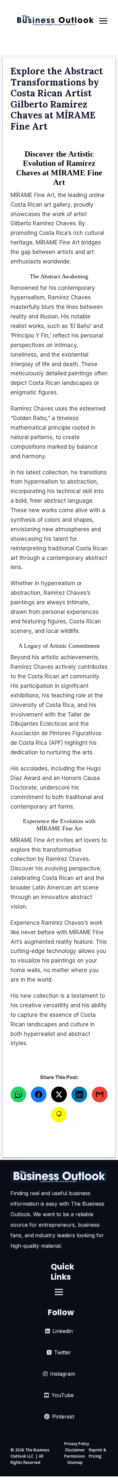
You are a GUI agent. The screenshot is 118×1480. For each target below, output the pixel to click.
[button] (18, 1094)
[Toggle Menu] (103, 21)
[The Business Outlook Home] (55, 21)
